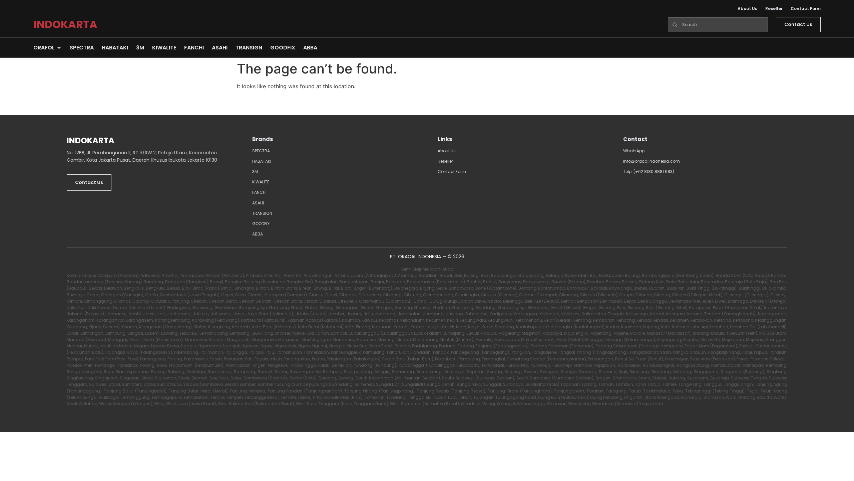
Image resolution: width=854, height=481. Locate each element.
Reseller (774, 8)
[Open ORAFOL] (59, 47)
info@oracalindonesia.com (651, 161)
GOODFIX (261, 223)
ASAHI (258, 203)
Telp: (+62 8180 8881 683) (648, 171)
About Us (747, 8)
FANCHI (259, 192)
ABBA (257, 234)
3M (255, 171)
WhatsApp (634, 151)
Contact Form (806, 8)
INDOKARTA (65, 24)
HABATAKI (261, 161)
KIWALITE (260, 182)
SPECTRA (261, 151)
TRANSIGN (262, 213)
